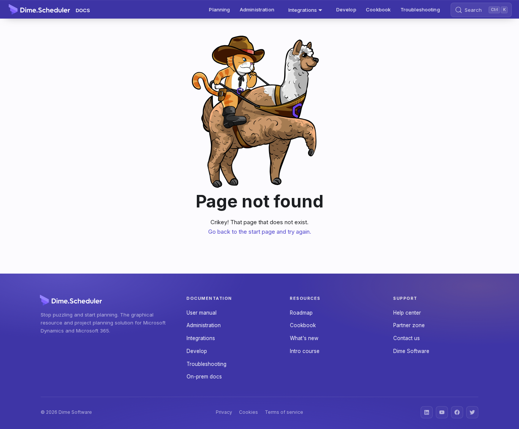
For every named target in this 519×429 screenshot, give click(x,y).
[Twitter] (472, 412)
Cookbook (378, 9)
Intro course (305, 351)
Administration (257, 9)
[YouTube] (442, 412)
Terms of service (284, 412)
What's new (304, 338)
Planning (219, 9)
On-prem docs (204, 377)
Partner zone (409, 325)
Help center (407, 313)
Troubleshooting (420, 9)
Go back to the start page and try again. (259, 231)
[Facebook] (457, 412)
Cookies (248, 412)
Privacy (224, 412)
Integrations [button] (302, 9)
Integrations (201, 338)
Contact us (406, 338)
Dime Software (411, 351)
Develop (346, 9)
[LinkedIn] (427, 412)
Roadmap (301, 313)
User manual (202, 313)
